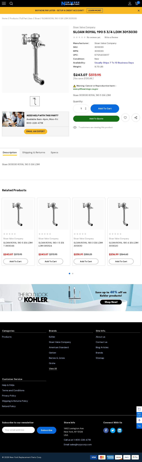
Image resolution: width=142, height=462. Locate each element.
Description (10, 152)
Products (7, 336)
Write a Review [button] (111, 37)
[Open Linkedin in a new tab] (119, 430)
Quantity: (78, 101)
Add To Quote (96, 118)
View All (53, 368)
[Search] (11, 3)
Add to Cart (15, 261)
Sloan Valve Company (60, 342)
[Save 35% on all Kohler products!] (71, 297)
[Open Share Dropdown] (136, 117)
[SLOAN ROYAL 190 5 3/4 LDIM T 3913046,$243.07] (18, 214)
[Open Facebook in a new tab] (106, 430)
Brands (99, 352)
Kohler (52, 336)
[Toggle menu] (4, 3)
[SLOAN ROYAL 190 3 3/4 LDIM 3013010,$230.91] (89, 214)
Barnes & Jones (57, 357)
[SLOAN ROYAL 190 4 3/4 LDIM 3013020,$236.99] (124, 214)
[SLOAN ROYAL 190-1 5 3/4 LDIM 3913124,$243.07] (54, 214)
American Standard (59, 347)
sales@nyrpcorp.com (81, 444)
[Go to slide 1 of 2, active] (69, 273)
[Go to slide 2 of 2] (72, 273)
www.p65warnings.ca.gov (85, 89)
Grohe (52, 363)
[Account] (129, 3)
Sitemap (100, 357)
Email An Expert (35, 131)
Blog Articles (102, 347)
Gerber (52, 352)
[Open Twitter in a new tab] (112, 430)
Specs (54, 152)
